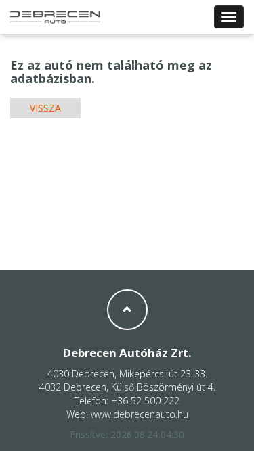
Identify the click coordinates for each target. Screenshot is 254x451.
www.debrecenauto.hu (139, 414)
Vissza (45, 107)
